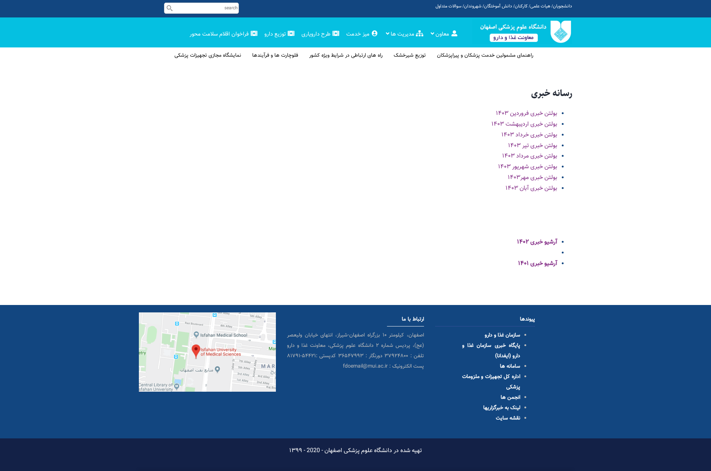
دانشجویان (562, 6)
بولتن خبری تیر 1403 (532, 145)
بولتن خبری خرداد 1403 (529, 135)
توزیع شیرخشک (410, 56)
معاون (442, 34)
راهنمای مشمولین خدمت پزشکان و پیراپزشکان (485, 56)
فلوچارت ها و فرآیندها (275, 56)
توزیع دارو (275, 34)
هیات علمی (540, 6)
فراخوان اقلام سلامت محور (220, 34)
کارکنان (521, 6)
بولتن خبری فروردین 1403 (526, 113)
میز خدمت (358, 34)
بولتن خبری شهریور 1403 (527, 167)
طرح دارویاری (316, 34)
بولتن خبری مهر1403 (532, 177)
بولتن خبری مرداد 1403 (529, 156)
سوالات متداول (448, 6)
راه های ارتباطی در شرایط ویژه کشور (346, 56)
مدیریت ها (402, 34)
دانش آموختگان (498, 6)
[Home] (522, 31)
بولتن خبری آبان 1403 (531, 188)
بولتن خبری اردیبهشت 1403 (524, 124)
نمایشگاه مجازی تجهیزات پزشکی (207, 56)
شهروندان (472, 6)
